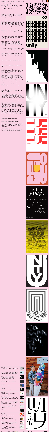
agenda (19, 130)
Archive (19, 1)
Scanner (8, 1)
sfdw (20, 130)
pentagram (17, 129)
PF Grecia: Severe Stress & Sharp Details (44, 1)
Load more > (2, 429)
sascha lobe (16, 130)
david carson (9, 130)
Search (22, 1)
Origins (16, 1)
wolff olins (5, 130)
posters (13, 129)
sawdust (15, 129)
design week (12, 130)
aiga (19, 129)
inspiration (4, 129)
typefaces (7, 129)
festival (10, 129)
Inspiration (12, 1)
